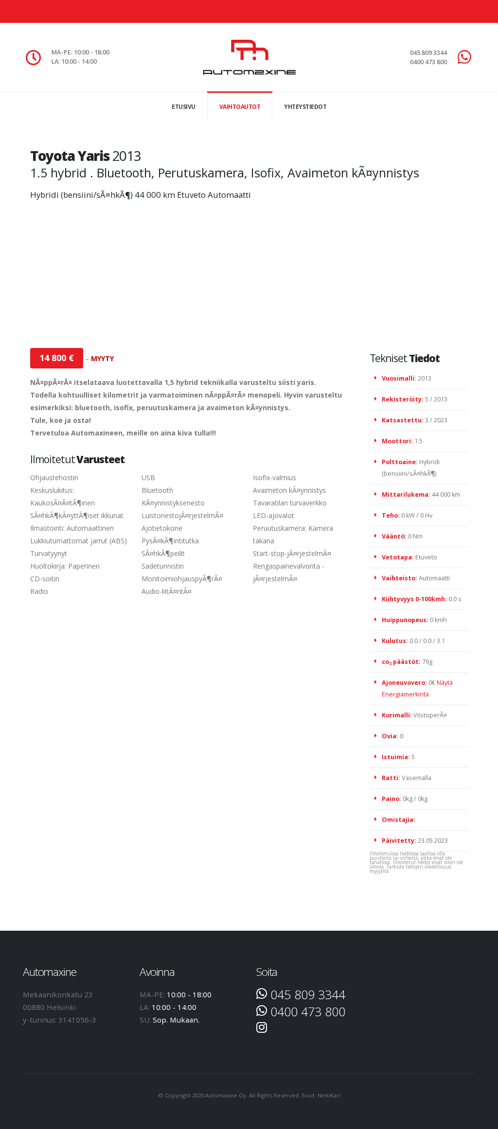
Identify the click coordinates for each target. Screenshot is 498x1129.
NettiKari (329, 1095)
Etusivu (184, 107)
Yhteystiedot (305, 107)
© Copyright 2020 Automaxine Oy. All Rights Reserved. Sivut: (238, 1095)
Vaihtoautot (240, 107)
